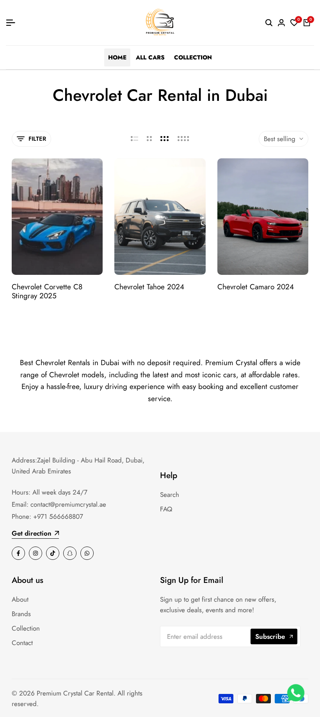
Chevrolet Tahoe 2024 (149, 287)
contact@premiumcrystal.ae (68, 504)
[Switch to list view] (134, 139)
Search (169, 494)
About (20, 599)
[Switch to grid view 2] (149, 139)
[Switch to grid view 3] (164, 139)
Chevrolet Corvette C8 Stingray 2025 (47, 292)
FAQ (166, 509)
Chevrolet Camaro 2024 (255, 287)
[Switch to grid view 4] (183, 139)
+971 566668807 (58, 516)
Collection (26, 628)
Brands (21, 613)
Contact (22, 642)
